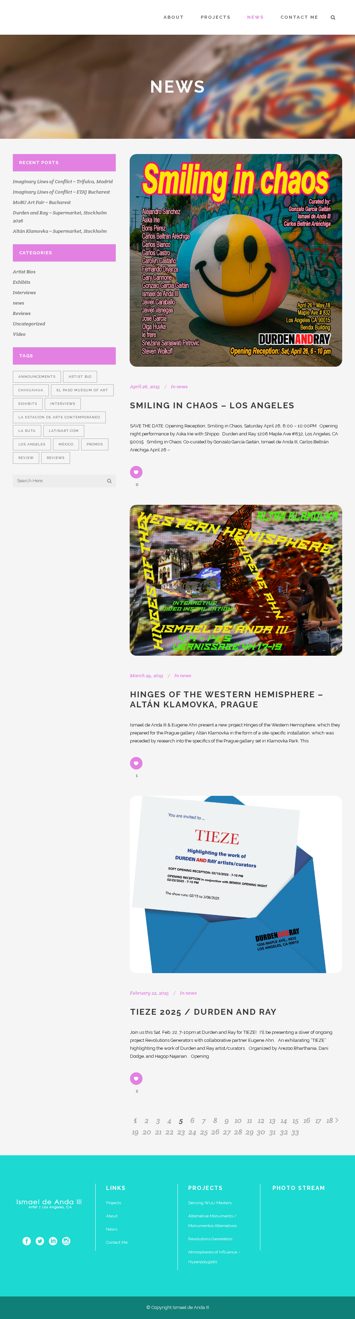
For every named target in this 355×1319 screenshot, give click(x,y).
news (18, 303)
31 (272, 1132)
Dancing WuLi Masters (210, 1202)
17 (318, 1120)
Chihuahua (30, 390)
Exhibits (21, 282)
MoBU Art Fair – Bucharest (42, 202)
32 (284, 1132)
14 (284, 1120)
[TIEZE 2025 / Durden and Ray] (236, 884)
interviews (62, 404)
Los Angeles (31, 444)
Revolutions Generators (210, 1238)
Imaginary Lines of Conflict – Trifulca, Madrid (63, 181)
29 (249, 1132)
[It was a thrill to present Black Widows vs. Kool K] (325, 1211)
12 (261, 1120)
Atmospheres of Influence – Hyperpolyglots (214, 1257)
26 (215, 1132)
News (111, 1229)
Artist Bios (24, 272)
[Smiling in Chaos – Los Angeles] (236, 260)
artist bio (80, 376)
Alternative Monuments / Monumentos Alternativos (212, 1221)
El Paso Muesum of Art (82, 390)
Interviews (24, 292)
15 (295, 1120)
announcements (36, 376)
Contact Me (117, 1242)
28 (238, 1132)
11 (249, 1120)
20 (146, 1132)
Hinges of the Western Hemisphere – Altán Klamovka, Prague (226, 699)
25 (204, 1132)
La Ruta (27, 431)
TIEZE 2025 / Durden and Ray (203, 1012)
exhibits (27, 404)
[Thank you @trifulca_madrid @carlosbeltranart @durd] (289, 1233)
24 (192, 1132)
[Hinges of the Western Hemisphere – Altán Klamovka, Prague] (236, 580)
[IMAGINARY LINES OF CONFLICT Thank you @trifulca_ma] (325, 1233)
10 (238, 1120)
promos (95, 444)
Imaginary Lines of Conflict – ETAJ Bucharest (61, 192)
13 (272, 1120)
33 (295, 1132)
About (112, 1216)
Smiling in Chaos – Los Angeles (212, 405)
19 (135, 1132)
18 (330, 1120)
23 (181, 1132)
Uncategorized (29, 324)
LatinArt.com (64, 431)
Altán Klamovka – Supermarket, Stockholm (60, 231)
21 (158, 1132)
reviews (55, 458)
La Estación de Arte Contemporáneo (59, 417)
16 (307, 1120)
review (26, 458)
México (66, 444)
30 (261, 1132)
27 (227, 1132)
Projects (113, 1202)
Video (19, 334)
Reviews (22, 313)
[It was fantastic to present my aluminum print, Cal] (289, 1211)
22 (169, 1132)
